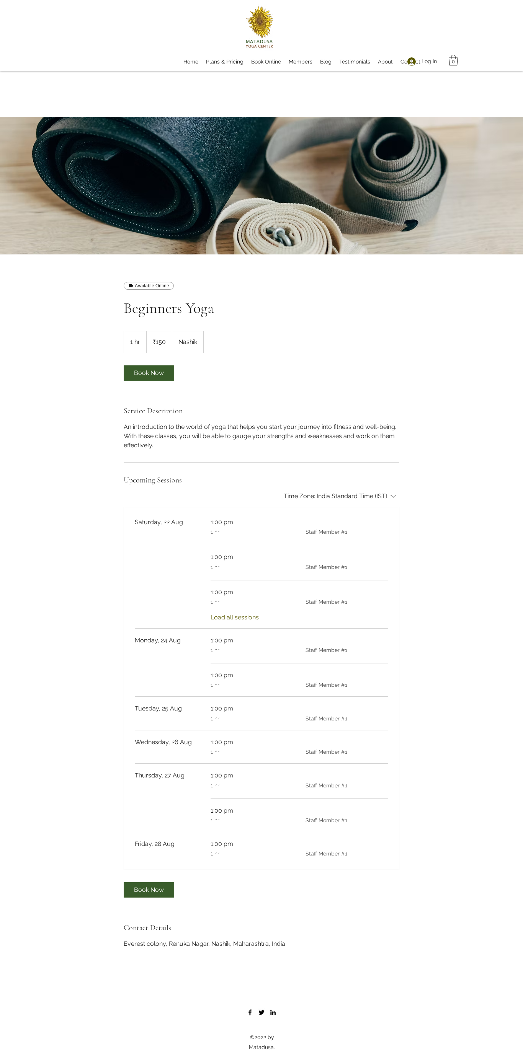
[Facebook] (250, 1012)
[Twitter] (261, 1012)
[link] (149, 373)
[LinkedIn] (273, 1012)
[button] (453, 60)
